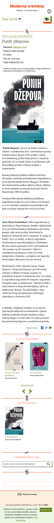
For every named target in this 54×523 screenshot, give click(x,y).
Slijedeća (30, 392)
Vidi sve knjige (27, 385)
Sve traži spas (36, 373)
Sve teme (10, 19)
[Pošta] (50, 327)
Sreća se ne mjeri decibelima (12, 375)
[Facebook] (42, 327)
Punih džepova (13, 438)
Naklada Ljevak (20, 47)
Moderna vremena (27, 6)
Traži (48, 464)
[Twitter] (46, 327)
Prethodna (23, 392)
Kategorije (46, 19)
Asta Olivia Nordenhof (17, 36)
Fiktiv (46, 505)
